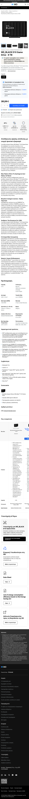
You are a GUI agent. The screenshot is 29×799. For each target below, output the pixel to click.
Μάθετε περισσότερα (9, 62)
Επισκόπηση (4, 7)
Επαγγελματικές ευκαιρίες (7, 742)
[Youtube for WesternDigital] (16, 775)
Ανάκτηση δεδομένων (6, 709)
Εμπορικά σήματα (18, 788)
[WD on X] (9, 775)
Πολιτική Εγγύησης (5, 691)
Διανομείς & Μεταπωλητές (7, 697)
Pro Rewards (4, 712)
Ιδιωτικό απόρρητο (5, 788)
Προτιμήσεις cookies (21, 791)
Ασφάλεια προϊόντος (6, 762)
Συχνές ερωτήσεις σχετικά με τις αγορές (10, 699)
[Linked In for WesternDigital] (5, 775)
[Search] (27, 4)
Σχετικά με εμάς (4, 726)
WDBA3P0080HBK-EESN (10, 411)
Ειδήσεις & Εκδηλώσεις (6, 729)
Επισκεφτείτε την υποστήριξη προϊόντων (12, 539)
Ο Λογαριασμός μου (6, 681)
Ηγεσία (2, 732)
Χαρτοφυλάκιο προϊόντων (7, 689)
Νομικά (11, 788)
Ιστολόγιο (3, 740)
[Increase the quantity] (7, 105)
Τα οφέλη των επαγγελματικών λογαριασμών (11, 706)
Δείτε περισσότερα (12, 70)
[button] (3, 45)
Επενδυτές (3, 745)
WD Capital (3, 720)
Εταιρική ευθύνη (5, 734)
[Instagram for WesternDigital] (2, 775)
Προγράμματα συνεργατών (7, 714)
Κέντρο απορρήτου (5, 737)
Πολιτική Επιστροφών (6, 694)
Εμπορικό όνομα (12, 791)
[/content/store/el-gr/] (14, 4)
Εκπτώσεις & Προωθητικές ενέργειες (10, 686)
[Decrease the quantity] (2, 105)
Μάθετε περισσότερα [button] (18, 115)
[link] (4, 109)
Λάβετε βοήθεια (4, 757)
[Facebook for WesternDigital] (13, 775)
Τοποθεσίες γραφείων (6, 748)
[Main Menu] (2, 4)
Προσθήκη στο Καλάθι (18, 105)
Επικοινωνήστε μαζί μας (7, 750)
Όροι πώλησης (4, 791)
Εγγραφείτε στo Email (6, 684)
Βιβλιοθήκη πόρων (5, 760)
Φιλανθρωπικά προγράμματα (8, 717)
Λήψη (6, 581)
